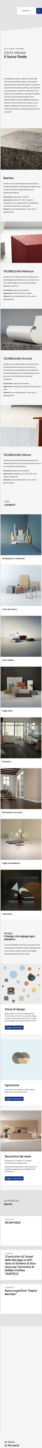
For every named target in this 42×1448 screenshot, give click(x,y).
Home (6, 48)
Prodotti (11, 48)
